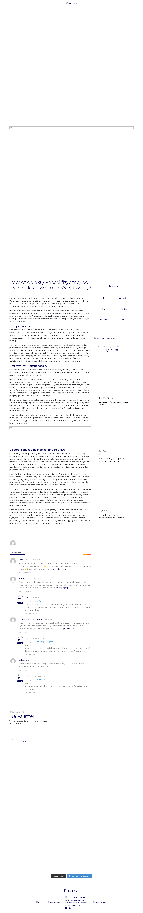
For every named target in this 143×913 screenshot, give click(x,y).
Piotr (27, 597)
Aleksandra (24, 660)
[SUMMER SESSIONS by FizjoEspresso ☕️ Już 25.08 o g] (47, 809)
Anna (21, 560)
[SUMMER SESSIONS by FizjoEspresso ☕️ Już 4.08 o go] (120, 795)
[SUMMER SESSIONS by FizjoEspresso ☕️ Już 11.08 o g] (96, 803)
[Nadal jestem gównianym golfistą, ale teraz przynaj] (23, 753)
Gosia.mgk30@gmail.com (30, 619)
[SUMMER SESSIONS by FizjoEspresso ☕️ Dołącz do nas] (71, 784)
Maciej (22, 578)
